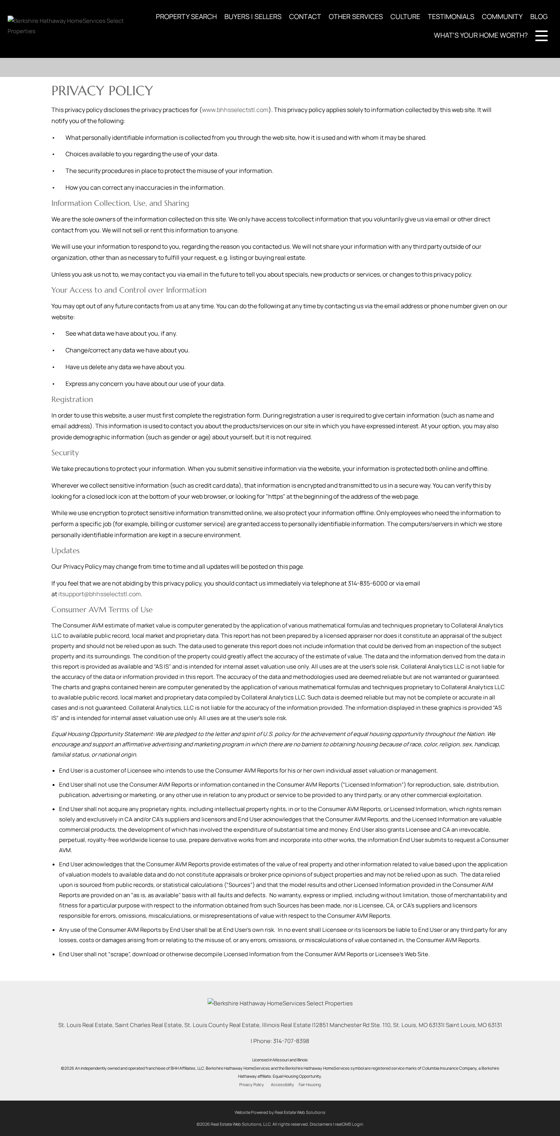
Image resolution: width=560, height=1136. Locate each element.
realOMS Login (349, 1124)
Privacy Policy (251, 1084)
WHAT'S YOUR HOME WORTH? (481, 35)
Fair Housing (310, 1084)
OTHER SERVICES (356, 16)
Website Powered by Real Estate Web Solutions (280, 1112)
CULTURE (405, 16)
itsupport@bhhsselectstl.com (99, 594)
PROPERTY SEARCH (186, 16)
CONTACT (305, 16)
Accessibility (282, 1084)
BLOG (539, 16)
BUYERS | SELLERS (253, 16)
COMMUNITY (502, 16)
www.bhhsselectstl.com (235, 110)
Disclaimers (321, 1124)
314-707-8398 (291, 1041)
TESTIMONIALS (451, 16)
